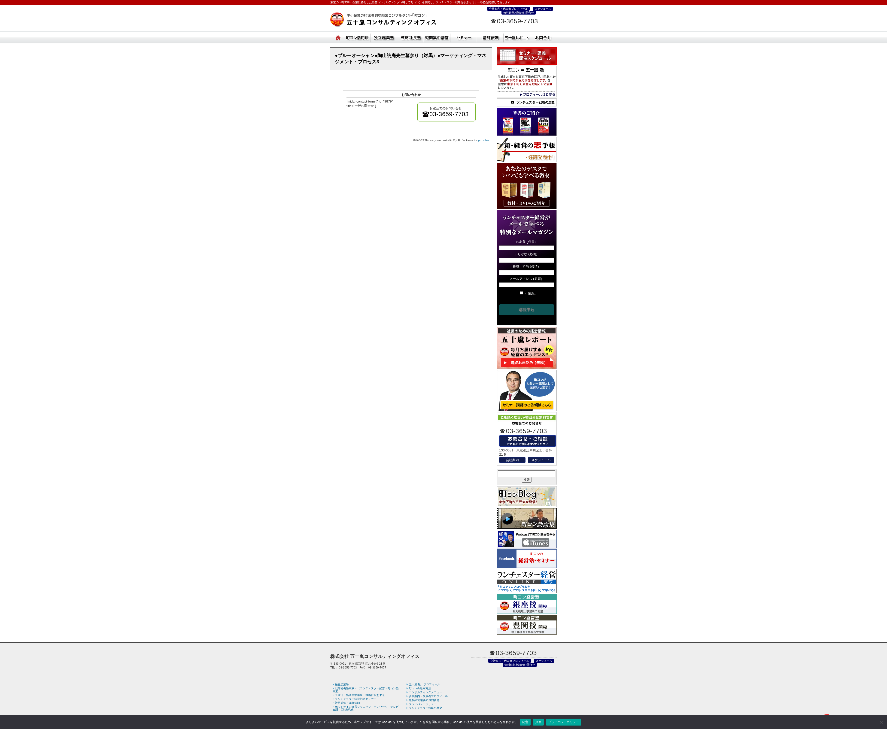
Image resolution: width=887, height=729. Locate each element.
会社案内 (512, 460)
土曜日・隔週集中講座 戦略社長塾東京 (360, 695)
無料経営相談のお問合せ (518, 12)
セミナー (463, 37)
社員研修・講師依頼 (490, 37)
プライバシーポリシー (423, 704)
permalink (483, 140)
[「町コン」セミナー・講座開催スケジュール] (527, 63)
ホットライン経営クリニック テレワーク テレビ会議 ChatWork (366, 708)
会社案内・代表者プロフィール (508, 8)
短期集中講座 (437, 37)
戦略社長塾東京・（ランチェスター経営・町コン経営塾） (410, 37)
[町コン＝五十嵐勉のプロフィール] (527, 96)
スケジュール (543, 8)
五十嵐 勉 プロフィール (424, 684)
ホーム (338, 37)
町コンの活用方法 (420, 688)
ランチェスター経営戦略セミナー (356, 699)
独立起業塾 (384, 37)
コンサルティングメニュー (425, 692)
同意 (525, 722)
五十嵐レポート (517, 37)
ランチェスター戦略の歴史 (425, 708)
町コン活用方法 (357, 37)
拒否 (538, 722)
